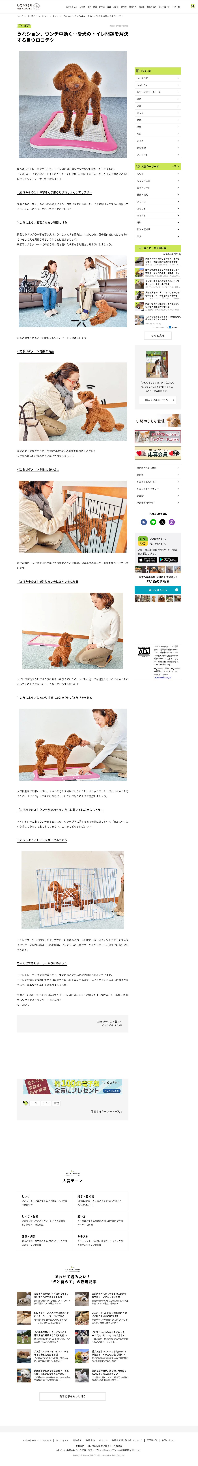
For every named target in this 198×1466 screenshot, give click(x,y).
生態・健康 (92, 7)
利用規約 (90, 1440)
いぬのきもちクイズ (147, 481)
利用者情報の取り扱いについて (127, 1440)
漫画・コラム (112, 7)
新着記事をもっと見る (73, 1396)
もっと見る (157, 335)
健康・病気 (142, 194)
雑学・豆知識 (143, 229)
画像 (139, 126)
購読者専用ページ (145, 502)
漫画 (139, 105)
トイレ (55, 16)
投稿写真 (132, 7)
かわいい (141, 201)
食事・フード (143, 187)
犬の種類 (141, 147)
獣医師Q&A (151, 7)
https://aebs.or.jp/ (162, 677)
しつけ (82, 7)
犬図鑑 (141, 7)
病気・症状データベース (149, 91)
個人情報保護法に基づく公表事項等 (105, 1446)
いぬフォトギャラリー (148, 488)
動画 (139, 119)
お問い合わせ (168, 1440)
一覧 (174, 166)
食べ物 (124, 7)
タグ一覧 (176, 7)
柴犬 (139, 236)
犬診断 (140, 495)
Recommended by (160, 327)
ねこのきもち (62, 1440)
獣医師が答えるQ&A (146, 467)
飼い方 (102, 7)
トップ (20, 16)
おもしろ (141, 208)
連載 (139, 98)
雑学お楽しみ (71, 7)
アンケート (142, 154)
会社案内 (80, 1446)
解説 (56, 1103)
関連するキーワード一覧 (105, 1111)
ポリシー (103, 1440)
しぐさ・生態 (143, 180)
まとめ (140, 140)
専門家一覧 (152, 1440)
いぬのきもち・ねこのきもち (37, 1440)
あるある (141, 215)
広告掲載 (77, 1440)
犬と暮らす (32, 16)
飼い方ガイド (164, 7)
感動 (139, 222)
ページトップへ (99, 1429)
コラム (140, 112)
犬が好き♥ (142, 84)
